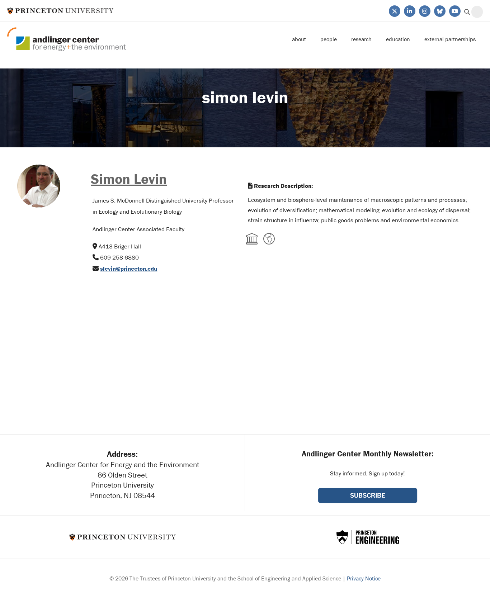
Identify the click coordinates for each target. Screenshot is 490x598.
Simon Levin (129, 179)
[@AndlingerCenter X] (394, 10)
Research (361, 39)
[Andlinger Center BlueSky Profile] (439, 10)
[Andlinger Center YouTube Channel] (454, 10)
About (299, 39)
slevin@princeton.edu (128, 268)
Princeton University (60, 11)
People (328, 39)
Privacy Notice (364, 578)
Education (398, 39)
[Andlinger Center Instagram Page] (424, 10)
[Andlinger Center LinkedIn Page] (409, 10)
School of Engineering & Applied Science (368, 537)
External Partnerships (450, 39)
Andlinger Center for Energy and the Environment (66, 39)
